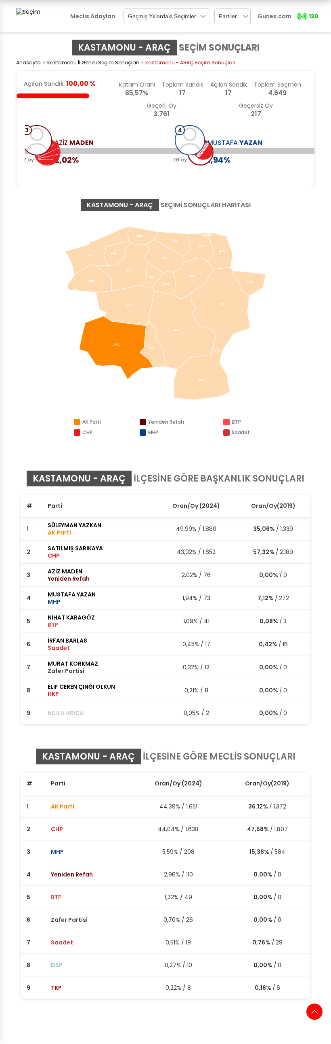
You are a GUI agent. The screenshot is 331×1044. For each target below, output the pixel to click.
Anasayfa (28, 62)
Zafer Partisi (69, 920)
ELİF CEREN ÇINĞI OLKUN (81, 687)
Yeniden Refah (72, 874)
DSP (57, 965)
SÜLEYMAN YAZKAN (74, 525)
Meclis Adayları (92, 16)
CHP (57, 829)
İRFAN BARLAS (67, 641)
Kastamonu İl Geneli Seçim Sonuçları (93, 62)
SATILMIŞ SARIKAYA (75, 548)
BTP (56, 897)
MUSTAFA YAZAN (72, 594)
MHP (57, 852)
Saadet (62, 942)
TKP (56, 988)
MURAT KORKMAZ (73, 664)
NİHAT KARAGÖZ (71, 617)
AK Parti (62, 806)
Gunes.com (274, 16)
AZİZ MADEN (65, 571)
